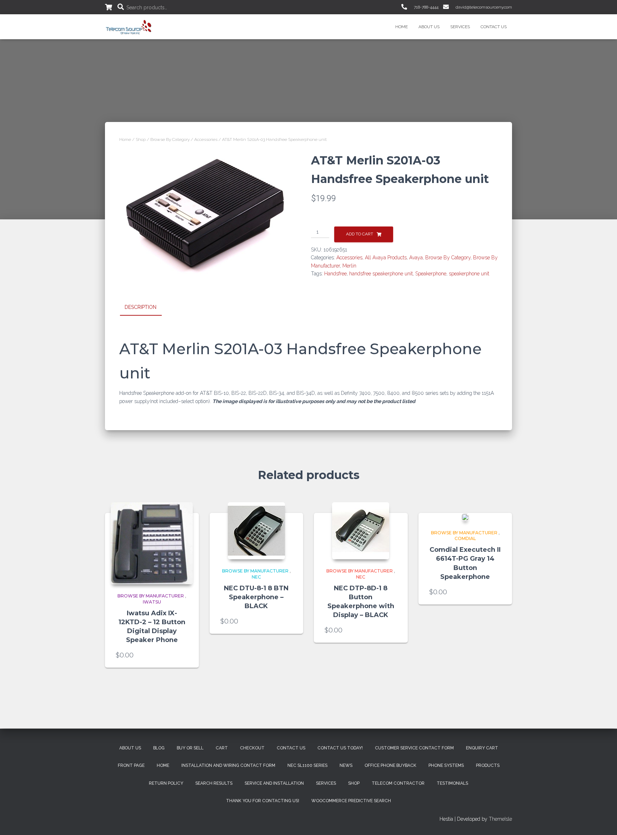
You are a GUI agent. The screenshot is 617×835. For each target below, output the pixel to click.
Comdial (465, 538)
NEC (256, 577)
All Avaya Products (386, 257)
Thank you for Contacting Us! (262, 800)
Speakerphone (430, 273)
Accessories (205, 139)
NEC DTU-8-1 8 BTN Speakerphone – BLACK (256, 597)
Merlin (349, 266)
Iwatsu (152, 602)
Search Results (213, 783)
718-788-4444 (425, 7)
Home (401, 26)
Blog (159, 747)
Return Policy (166, 783)
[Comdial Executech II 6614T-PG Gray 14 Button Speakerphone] (465, 517)
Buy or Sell (190, 747)
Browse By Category (170, 139)
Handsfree (335, 273)
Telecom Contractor (398, 783)
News (346, 765)
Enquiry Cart (482, 747)
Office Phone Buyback (390, 765)
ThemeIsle (500, 819)
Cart (222, 747)
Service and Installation (274, 783)
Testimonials (452, 783)
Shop (141, 139)
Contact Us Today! (340, 747)
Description (140, 307)
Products (488, 765)
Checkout (252, 747)
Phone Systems (446, 765)
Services (460, 26)
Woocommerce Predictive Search (351, 800)
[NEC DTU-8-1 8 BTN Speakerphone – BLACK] (256, 530)
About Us (429, 26)
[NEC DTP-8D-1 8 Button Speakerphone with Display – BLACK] (360, 530)
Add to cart (359, 233)
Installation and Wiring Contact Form (228, 765)
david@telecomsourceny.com (483, 7)
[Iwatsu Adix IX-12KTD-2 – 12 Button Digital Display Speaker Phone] (152, 543)
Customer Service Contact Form (414, 747)
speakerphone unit (469, 273)
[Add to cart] (184, 655)
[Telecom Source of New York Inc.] (129, 27)
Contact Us (494, 26)
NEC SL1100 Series (307, 765)
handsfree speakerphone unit (381, 273)
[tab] (145, 307)
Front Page (131, 765)
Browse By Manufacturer (150, 596)
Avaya (416, 257)
